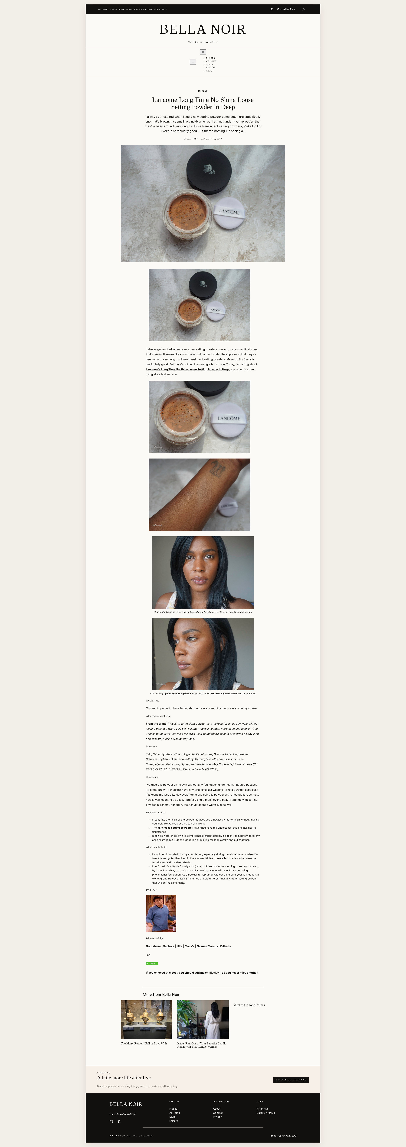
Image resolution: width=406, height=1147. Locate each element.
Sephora (169, 946)
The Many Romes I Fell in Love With (144, 1043)
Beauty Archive (266, 1112)
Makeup (203, 91)
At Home (174, 1112)
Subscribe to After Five (291, 1080)
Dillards (225, 946)
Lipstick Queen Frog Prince (177, 693)
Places (173, 1108)
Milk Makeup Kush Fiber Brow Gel (228, 693)
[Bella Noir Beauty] (152, 963)
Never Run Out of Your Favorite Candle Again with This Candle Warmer (201, 1045)
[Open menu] (193, 62)
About (216, 1108)
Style (172, 1116)
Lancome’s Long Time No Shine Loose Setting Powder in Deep (187, 369)
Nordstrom (153, 946)
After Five (262, 1108)
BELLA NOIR (203, 29)
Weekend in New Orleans (249, 1005)
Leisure (173, 1120)
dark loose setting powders (174, 827)
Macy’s (189, 946)
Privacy (217, 1116)
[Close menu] (203, 52)
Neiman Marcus (207, 946)
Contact (218, 1112)
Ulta (180, 946)
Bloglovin (215, 972)
